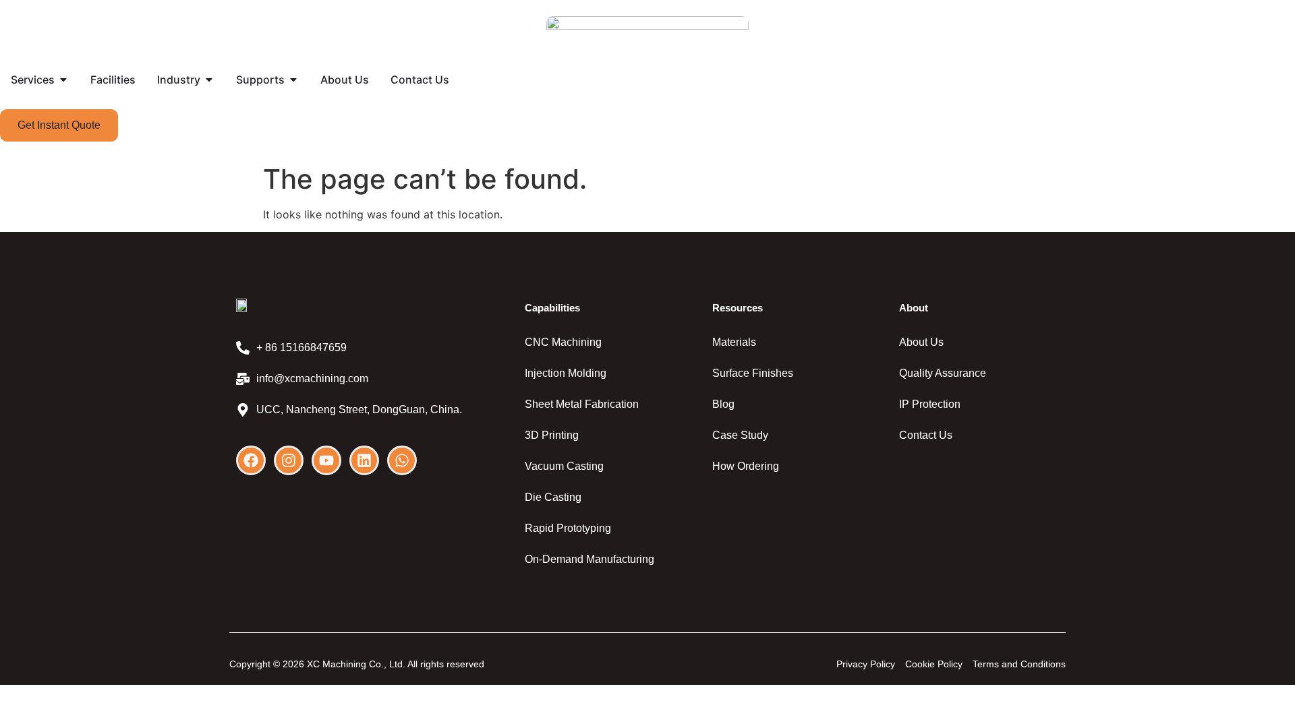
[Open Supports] (293, 79)
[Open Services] (63, 79)
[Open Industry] (209, 79)
